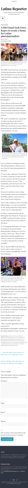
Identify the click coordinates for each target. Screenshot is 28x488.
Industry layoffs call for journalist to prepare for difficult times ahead (12, 362)
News (7, 25)
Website (3, 421)
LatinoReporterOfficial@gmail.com (11, 471)
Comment (4, 381)
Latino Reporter (14, 8)
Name (3, 403)
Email (3, 412)
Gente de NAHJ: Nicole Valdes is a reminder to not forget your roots (12, 354)
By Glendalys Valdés (6, 41)
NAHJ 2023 (3, 25)
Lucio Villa (18, 483)
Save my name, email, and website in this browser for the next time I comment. (13, 434)
